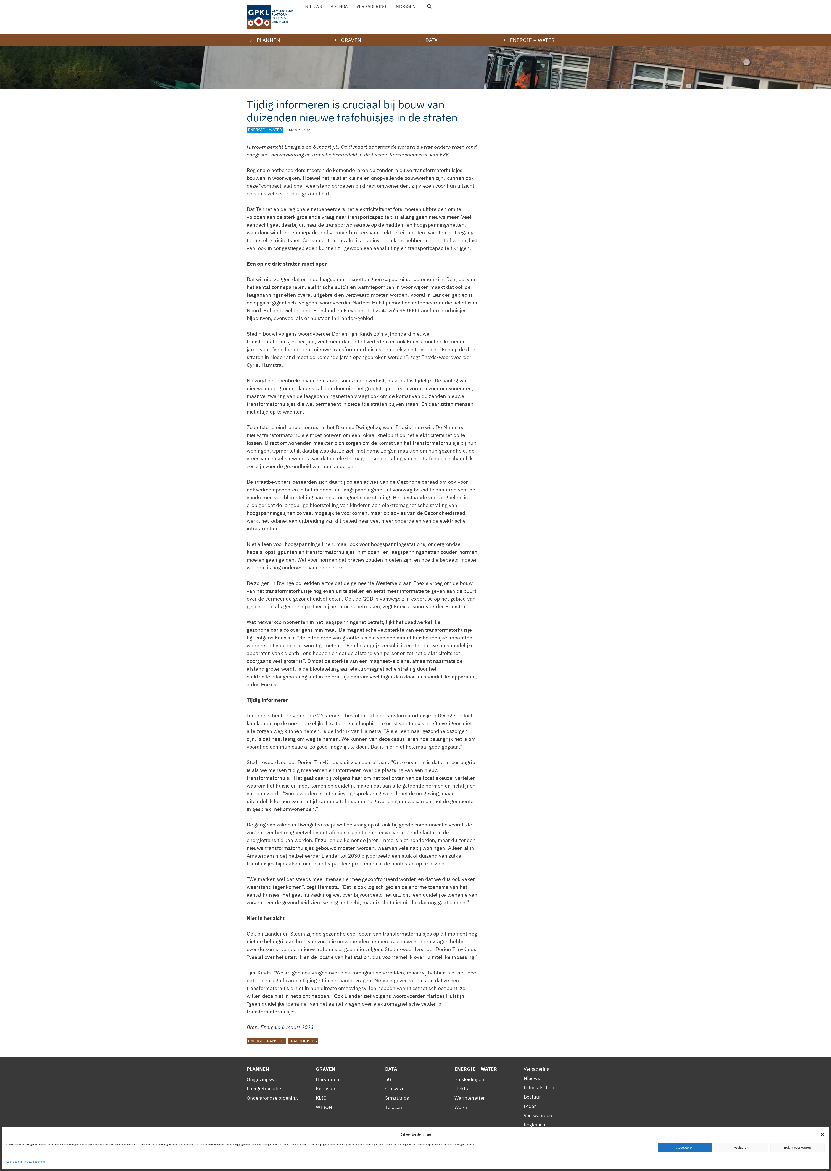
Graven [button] (351, 40)
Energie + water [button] (532, 40)
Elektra (462, 1088)
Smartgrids (397, 1098)
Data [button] (431, 40)
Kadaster (325, 1088)
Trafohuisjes (303, 1041)
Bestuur (532, 1097)
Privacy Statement (34, 1161)
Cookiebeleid (14, 1161)
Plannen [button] (268, 40)
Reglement (535, 1124)
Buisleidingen (469, 1079)
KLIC (321, 1098)
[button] (822, 1134)
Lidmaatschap (539, 1087)
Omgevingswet (263, 1079)
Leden (530, 1106)
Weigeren (741, 1147)
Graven (325, 1069)
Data (391, 1069)
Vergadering (371, 6)
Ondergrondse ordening (272, 1098)
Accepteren (685, 1147)
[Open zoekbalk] (429, 6)
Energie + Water (265, 129)
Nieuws (313, 6)
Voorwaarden (538, 1115)
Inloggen (405, 6)
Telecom (394, 1107)
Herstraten (327, 1079)
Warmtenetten (470, 1098)
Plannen (258, 1069)
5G (388, 1079)
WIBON (324, 1107)
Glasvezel (395, 1088)
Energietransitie (266, 1041)
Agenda (339, 6)
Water (460, 1107)
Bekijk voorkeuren (797, 1147)
